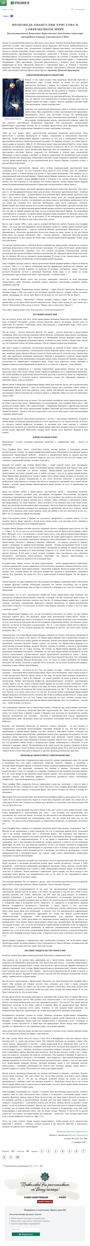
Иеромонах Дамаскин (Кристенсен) (72, 1131)
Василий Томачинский (78, 1135)
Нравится (6, 16)
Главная (4, 9)
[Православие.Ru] (19, 3)
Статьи (11, 9)
